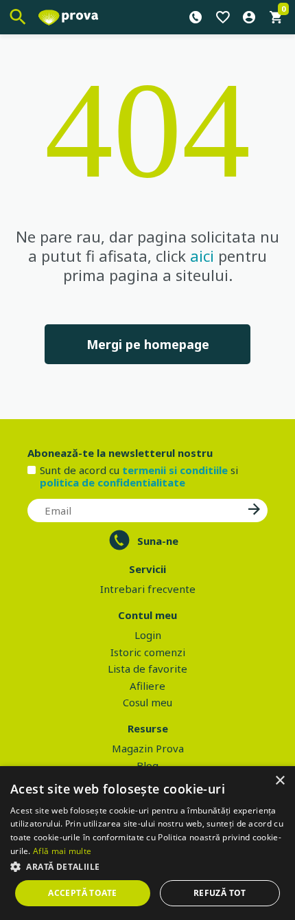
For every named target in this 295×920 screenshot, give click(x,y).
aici (202, 255)
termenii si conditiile (175, 470)
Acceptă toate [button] (82, 893)
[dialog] (147, 843)
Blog (147, 765)
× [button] (279, 781)
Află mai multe (62, 851)
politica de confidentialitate (112, 482)
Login (147, 635)
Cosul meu (147, 702)
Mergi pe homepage (147, 344)
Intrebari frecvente (148, 589)
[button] (147, 866)
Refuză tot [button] (219, 893)
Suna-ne (157, 541)
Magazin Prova (148, 748)
